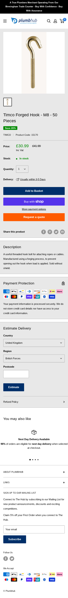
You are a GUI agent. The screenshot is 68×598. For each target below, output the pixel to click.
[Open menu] (5, 21)
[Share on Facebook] (43, 231)
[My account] (55, 21)
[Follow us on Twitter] (12, 558)
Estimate (13, 387)
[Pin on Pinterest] (50, 231)
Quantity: (8, 169)
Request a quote (34, 217)
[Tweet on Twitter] (56, 231)
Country (8, 335)
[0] (62, 21)
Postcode (8, 366)
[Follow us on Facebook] (5, 558)
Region (7, 351)
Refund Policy (10, 401)
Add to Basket (34, 191)
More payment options (34, 209)
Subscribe (14, 539)
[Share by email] (62, 231)
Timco (7, 135)
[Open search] (49, 21)
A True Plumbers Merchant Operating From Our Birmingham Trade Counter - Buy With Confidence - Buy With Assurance (34, 6)
